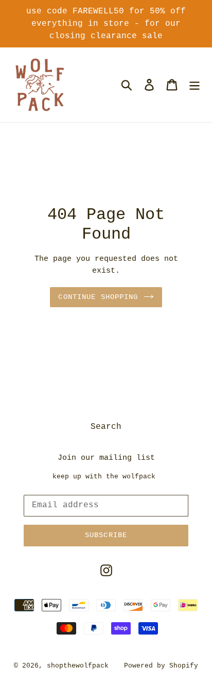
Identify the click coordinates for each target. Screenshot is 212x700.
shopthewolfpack (78, 666)
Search (106, 426)
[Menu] (194, 84)
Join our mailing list (106, 458)
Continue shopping (98, 297)
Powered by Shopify (161, 666)
